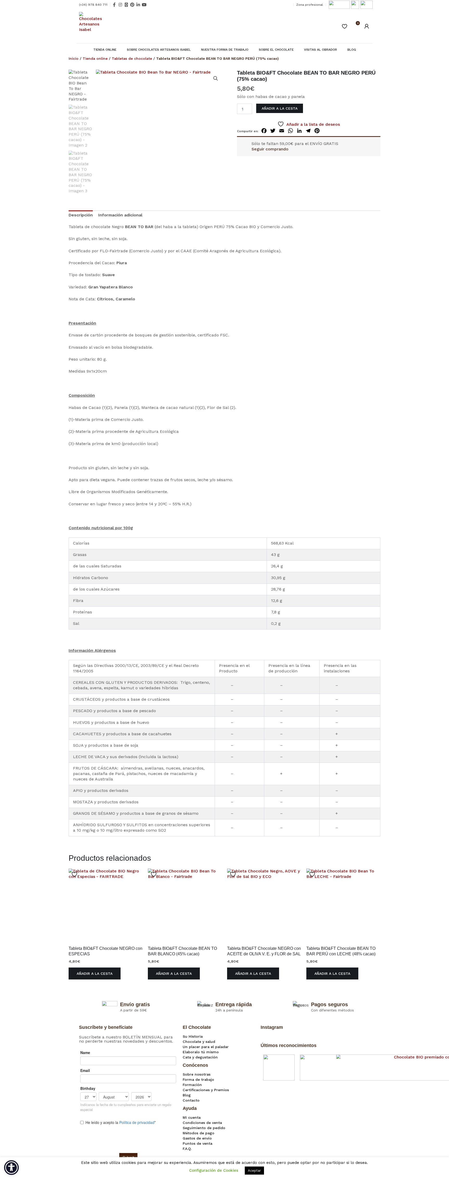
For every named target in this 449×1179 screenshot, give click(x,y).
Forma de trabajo (198, 1079)
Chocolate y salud (199, 1041)
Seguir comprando (270, 149)
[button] (215, 78)
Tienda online (104, 49)
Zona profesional (309, 4)
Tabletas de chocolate (132, 58)
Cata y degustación (200, 1057)
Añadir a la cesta (280, 108)
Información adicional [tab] (120, 215)
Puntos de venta (197, 1143)
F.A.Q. (187, 1149)
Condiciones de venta (202, 1123)
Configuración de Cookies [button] (213, 1170)
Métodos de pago (198, 1133)
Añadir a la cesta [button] (95, 973)
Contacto (191, 1100)
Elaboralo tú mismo (201, 1052)
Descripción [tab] (81, 215)
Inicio (73, 58)
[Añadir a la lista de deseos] (75, 874)
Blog (351, 49)
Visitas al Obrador (320, 49)
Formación (192, 1085)
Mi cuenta (192, 1117)
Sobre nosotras (196, 1074)
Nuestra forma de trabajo (224, 49)
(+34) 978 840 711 (93, 4)
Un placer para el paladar (206, 1047)
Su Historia (193, 1036)
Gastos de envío (197, 1138)
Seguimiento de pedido (204, 1128)
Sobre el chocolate (276, 49)
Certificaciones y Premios (206, 1090)
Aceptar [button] (254, 1171)
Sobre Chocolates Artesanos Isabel (159, 49)
